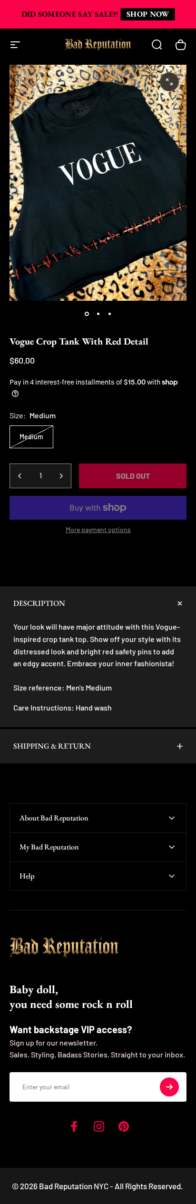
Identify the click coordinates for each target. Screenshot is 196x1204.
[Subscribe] (169, 1086)
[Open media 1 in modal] (169, 81)
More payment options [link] (98, 529)
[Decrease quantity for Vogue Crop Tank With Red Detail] (20, 476)
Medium (31, 437)
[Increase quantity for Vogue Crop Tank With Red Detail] (61, 476)
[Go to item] (86, 314)
